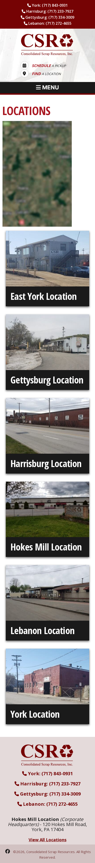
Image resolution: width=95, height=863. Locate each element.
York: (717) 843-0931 (49, 5)
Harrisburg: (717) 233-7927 (49, 11)
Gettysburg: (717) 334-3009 (49, 17)
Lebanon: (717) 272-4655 (49, 23)
